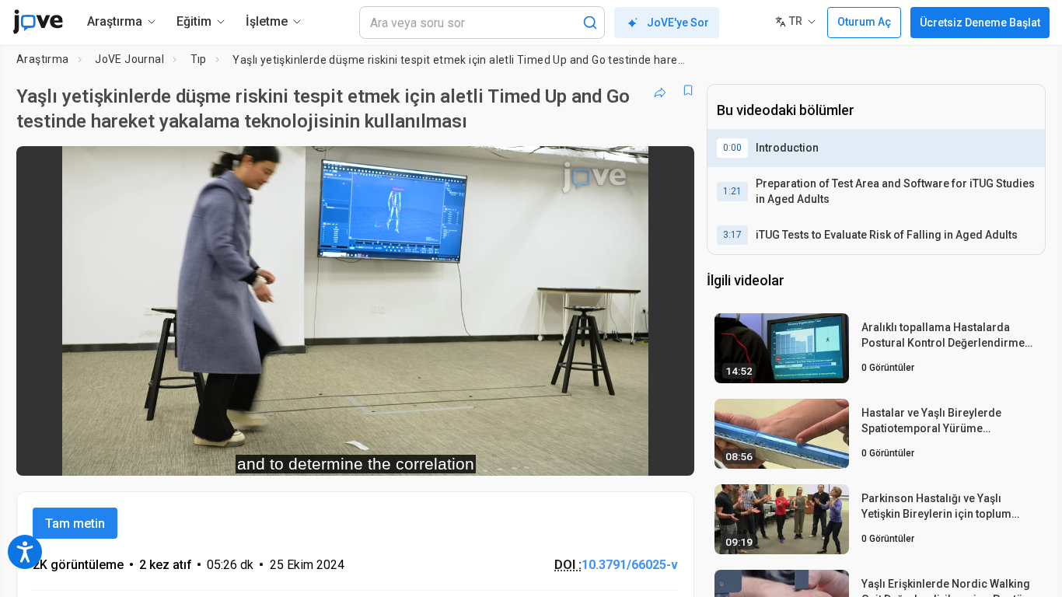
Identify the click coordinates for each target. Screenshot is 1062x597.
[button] (669, 168)
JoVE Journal (129, 59)
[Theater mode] (669, 454)
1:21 (732, 191)
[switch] (512, 454)
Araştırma (42, 59)
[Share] (660, 90)
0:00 (732, 147)
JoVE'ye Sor (678, 22)
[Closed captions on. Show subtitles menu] (634, 454)
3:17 (732, 234)
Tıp (198, 59)
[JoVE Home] (37, 21)
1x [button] (602, 453)
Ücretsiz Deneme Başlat (980, 22)
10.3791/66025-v (630, 564)
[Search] (590, 22)
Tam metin (75, 523)
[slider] (270, 453)
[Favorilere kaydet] (688, 90)
